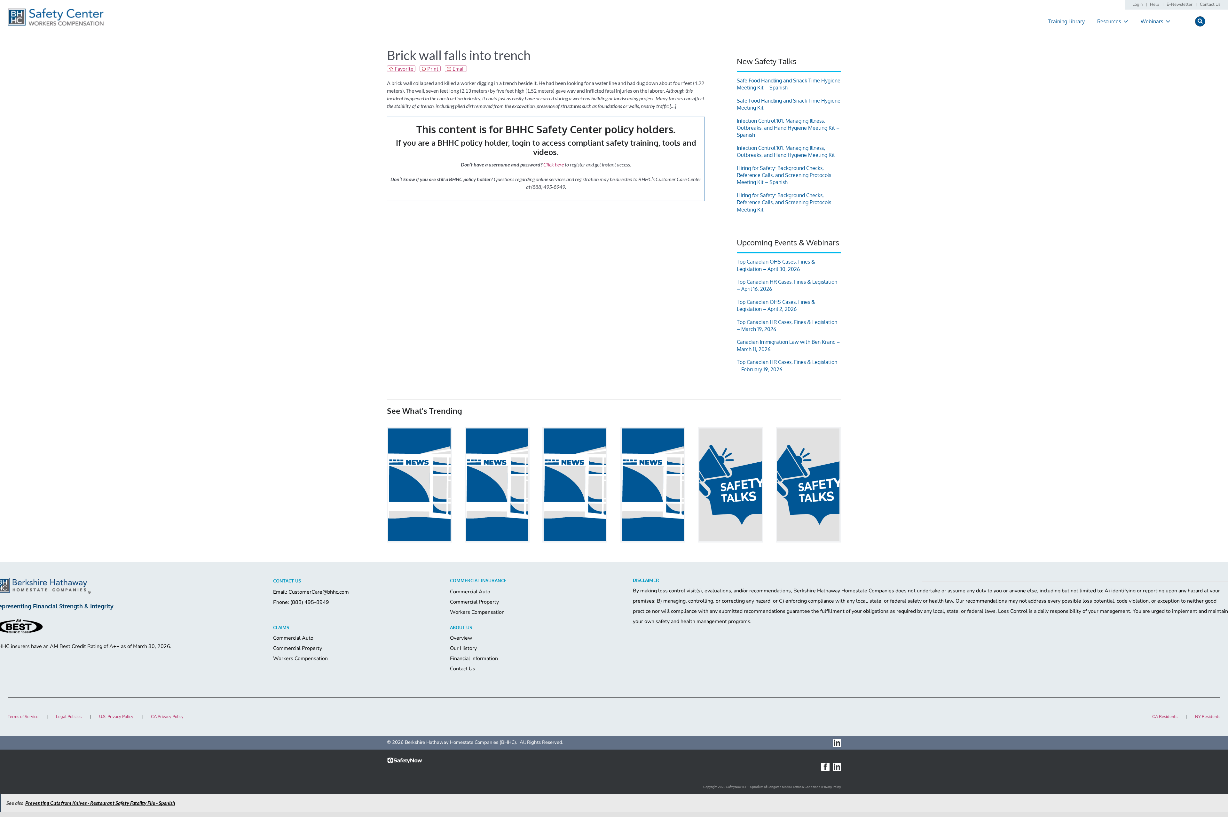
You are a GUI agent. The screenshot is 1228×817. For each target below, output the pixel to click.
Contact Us (462, 668)
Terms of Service (23, 717)
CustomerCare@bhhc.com (318, 592)
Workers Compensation (477, 612)
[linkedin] (837, 743)
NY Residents (1207, 717)
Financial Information (474, 658)
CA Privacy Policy (167, 717)
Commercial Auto (470, 591)
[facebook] (825, 767)
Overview (461, 638)
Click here (553, 164)
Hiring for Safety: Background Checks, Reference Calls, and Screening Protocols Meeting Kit (784, 202)
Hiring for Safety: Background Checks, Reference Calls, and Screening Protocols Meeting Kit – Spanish (784, 175)
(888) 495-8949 (309, 602)
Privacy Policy (831, 787)
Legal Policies (69, 717)
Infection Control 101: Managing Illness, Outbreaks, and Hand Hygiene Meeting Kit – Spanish (788, 128)
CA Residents (1164, 717)
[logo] (56, 10)
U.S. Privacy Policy (116, 717)
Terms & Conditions (806, 787)
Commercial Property (474, 601)
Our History (463, 648)
